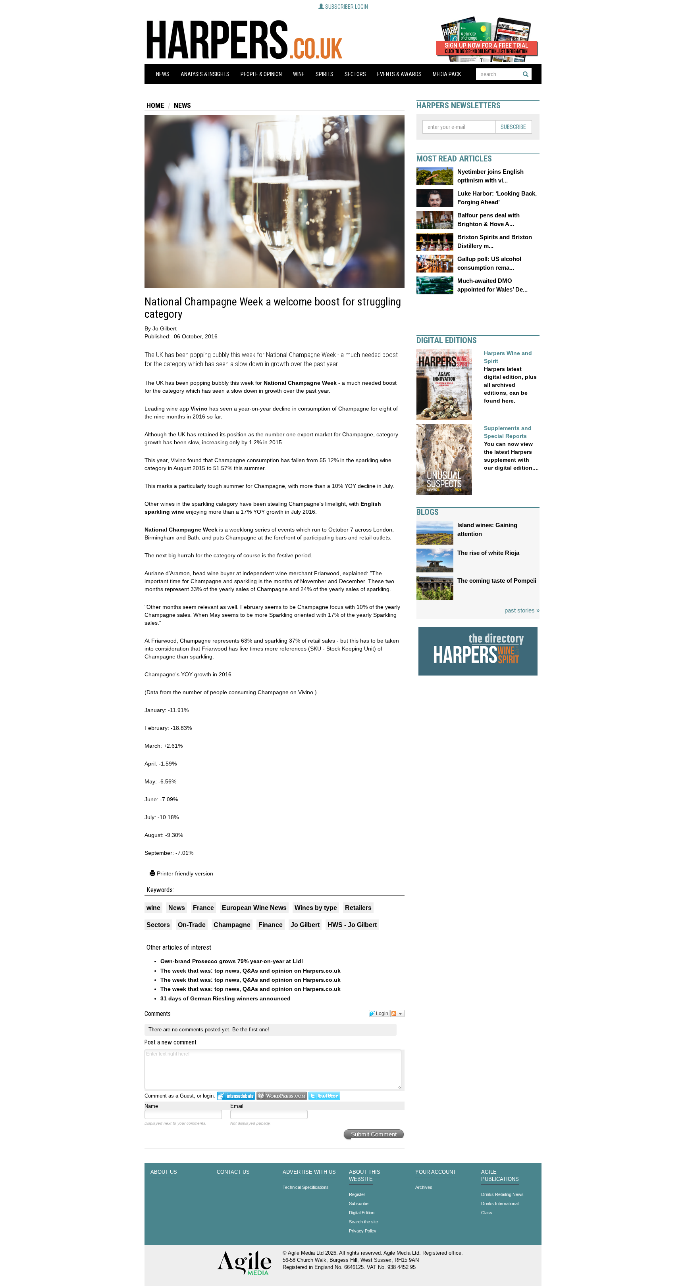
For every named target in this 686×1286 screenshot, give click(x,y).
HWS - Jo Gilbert (352, 924)
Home (155, 105)
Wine (298, 74)
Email (236, 1106)
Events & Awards (399, 74)
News (163, 74)
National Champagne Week (300, 383)
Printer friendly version (184, 873)
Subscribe (513, 127)
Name (151, 1106)
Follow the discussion (397, 1013)
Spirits (324, 74)
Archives (423, 1187)
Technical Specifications (306, 1187)
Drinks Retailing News (502, 1194)
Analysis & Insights (205, 74)
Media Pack (447, 74)
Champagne (232, 924)
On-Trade (192, 924)
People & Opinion (261, 74)
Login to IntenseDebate (236, 1096)
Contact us (233, 1172)
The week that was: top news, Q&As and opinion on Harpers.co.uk (250, 970)
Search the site (363, 1221)
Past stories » (522, 610)
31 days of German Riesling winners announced (225, 998)
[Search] (526, 74)
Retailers (358, 907)
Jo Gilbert (305, 924)
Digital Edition (361, 1212)
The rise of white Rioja (488, 552)
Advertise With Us (309, 1172)
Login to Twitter (324, 1096)
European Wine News (254, 907)
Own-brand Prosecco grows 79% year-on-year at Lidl (231, 961)
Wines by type (316, 907)
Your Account (435, 1172)
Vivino (199, 408)
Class (486, 1212)
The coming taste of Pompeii (496, 580)
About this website (364, 1175)
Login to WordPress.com (281, 1096)
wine (153, 907)
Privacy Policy (362, 1230)
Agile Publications (500, 1175)
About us (163, 1172)
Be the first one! (250, 1030)
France (203, 907)
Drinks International (499, 1203)
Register (357, 1194)
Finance (270, 924)
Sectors (355, 74)
